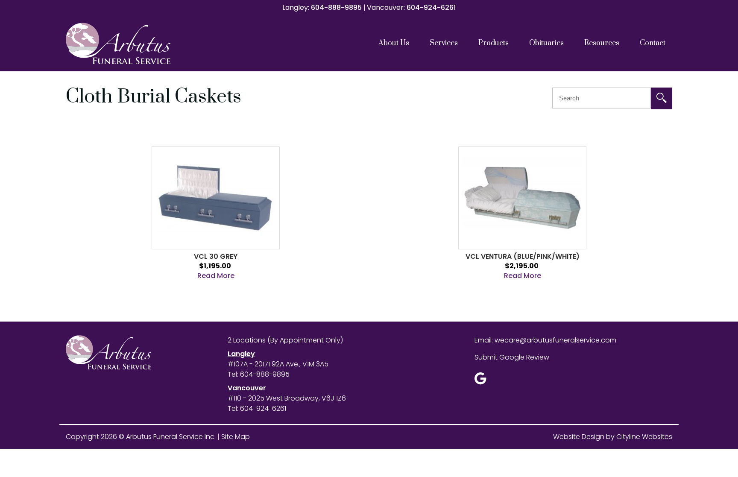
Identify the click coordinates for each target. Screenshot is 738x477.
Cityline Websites (644, 437)
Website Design (578, 437)
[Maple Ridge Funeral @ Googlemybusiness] (483, 381)
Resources (601, 43)
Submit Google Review (511, 357)
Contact (652, 43)
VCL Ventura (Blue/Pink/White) (523, 256)
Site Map (235, 437)
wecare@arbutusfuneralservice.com (555, 340)
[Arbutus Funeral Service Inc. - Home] (140, 43)
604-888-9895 (336, 7)
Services (444, 43)
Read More (215, 276)
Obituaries (546, 43)
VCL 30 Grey (215, 256)
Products (493, 43)
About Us (393, 43)
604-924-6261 (431, 7)
